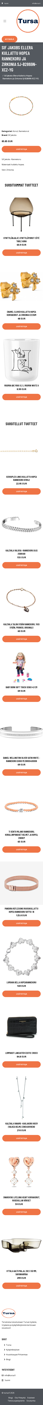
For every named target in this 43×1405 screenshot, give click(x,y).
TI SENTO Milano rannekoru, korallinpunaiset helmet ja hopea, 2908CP (21, 834)
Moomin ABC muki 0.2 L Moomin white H (21, 385)
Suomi (6, 3)
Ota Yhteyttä (20, 1397)
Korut (15, 131)
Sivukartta (30, 1400)
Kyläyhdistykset (12, 1349)
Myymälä (9, 39)
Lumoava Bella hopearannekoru (21, 982)
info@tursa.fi (36, 3)
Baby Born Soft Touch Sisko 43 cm (21, 687)
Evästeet (31, 1397)
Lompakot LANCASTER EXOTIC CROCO (21, 1052)
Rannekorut (24, 131)
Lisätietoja (21, 149)
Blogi (8, 1359)
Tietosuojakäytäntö (16, 1400)
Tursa (8, 1345)
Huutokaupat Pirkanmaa (16, 1354)
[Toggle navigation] (5, 21)
